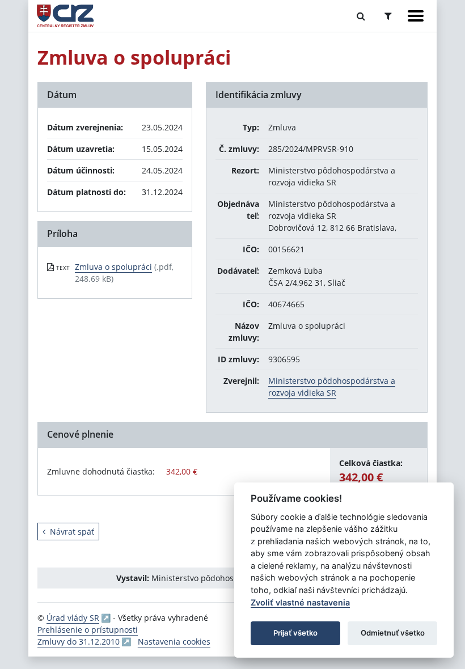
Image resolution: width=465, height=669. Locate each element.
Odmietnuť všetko (393, 632)
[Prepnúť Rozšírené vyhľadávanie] (388, 16)
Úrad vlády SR (72, 617)
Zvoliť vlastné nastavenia (300, 602)
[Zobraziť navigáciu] (416, 16)
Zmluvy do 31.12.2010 (78, 641)
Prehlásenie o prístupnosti (87, 629)
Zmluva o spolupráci (113, 266)
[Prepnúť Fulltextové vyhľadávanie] (361, 16)
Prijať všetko (295, 632)
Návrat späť (72, 531)
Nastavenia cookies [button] (174, 641)
